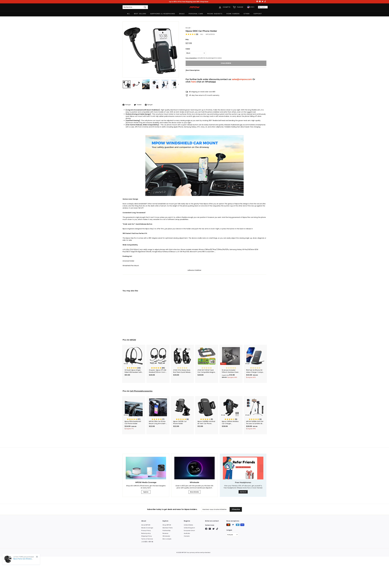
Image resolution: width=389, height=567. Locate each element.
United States (188, 525)
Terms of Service (147, 539)
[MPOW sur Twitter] (213, 529)
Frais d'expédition (191, 58)
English (262, 7)
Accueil (188, 28)
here (193, 81)
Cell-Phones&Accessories (141, 391)
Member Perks (168, 528)
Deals (182, 14)
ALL (128, 14)
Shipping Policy (146, 536)
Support (258, 14)
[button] (192, 34)
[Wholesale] (194, 468)
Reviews (165, 533)
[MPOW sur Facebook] (206, 529)
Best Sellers (140, 14)
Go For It (243, 492)
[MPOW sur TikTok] (217, 529)
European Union (189, 530)
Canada (187, 536)
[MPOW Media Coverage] (146, 468)
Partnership (167, 530)
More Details (194, 492)
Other (247, 14)
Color (188, 49)
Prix (187, 39)
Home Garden (233, 14)
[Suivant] (177, 84)
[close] (37, 556)
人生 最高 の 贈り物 (147, 542)
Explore (145, 492)
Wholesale (166, 536)
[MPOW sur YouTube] (210, 529)
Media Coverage (147, 528)
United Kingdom (189, 528)
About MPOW (145, 525)
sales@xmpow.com (242, 79)
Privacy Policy (146, 530)
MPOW (133, 340)
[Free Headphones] (243, 468)
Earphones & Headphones (162, 14)
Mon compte (167, 539)
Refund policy (146, 533)
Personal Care (196, 14)
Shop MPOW (167, 525)
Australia (187, 533)
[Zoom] (151, 50)
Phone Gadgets (214, 14)
